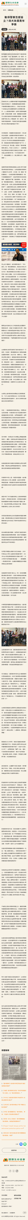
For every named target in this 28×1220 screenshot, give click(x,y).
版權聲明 (12, 1212)
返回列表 (14, 1150)
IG (17, 1171)
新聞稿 (4, 29)
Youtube (13, 1171)
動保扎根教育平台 (6, 1199)
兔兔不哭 (4, 1201)
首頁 (4, 10)
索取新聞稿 (17, 1195)
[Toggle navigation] (25, 4)
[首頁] (10, 4)
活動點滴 (10, 10)
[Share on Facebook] (21, 1144)
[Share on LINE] (24, 1144)
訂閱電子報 (17, 1198)
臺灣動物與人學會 (6, 1206)
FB (10, 1171)
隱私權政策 (5, 1212)
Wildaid (4, 1204)
